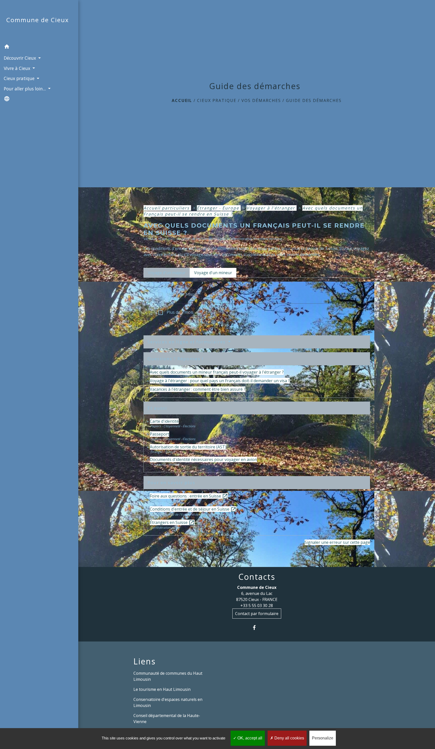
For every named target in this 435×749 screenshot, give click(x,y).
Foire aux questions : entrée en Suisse (189, 496)
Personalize (322, 738)
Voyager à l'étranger (271, 208)
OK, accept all (249, 738)
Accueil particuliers (167, 208)
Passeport (159, 434)
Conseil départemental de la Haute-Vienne (166, 718)
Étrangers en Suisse (172, 522)
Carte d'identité (164, 421)
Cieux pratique (216, 100)
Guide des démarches (314, 100)
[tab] (166, 272)
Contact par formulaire (256, 613)
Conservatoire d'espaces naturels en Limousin (167, 702)
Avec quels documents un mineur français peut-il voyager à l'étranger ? (217, 372)
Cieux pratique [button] (20, 78)
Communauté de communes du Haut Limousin (167, 676)
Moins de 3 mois (177, 295)
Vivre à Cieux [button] (17, 68)
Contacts (256, 577)
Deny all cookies (288, 738)
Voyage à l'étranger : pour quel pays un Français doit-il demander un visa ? (220, 380)
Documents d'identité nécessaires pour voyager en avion (203, 459)
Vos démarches (261, 100)
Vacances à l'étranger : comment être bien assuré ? (197, 389)
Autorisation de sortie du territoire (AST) (188, 447)
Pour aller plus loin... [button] (25, 89)
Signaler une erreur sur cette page (337, 542)
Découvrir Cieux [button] (20, 58)
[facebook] (256, 627)
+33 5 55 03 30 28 (256, 605)
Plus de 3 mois (176, 312)
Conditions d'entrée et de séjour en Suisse (193, 509)
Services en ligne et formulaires (187, 342)
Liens (144, 661)
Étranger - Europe (219, 208)
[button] (39, 47)
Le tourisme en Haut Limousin (162, 689)
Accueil (182, 100)
